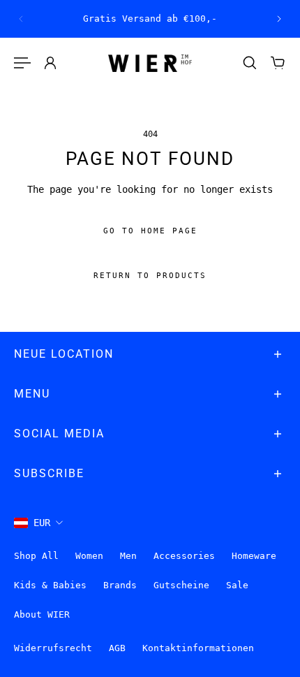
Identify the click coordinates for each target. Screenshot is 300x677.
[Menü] (22, 63)
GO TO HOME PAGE (150, 231)
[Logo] (150, 63)
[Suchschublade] (250, 63)
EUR (41, 522)
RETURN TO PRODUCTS (150, 276)
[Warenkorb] (278, 63)
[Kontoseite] (50, 63)
